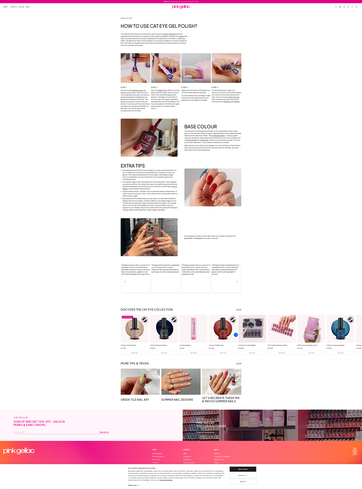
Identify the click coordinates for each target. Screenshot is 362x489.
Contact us (187, 456)
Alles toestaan (243, 469)
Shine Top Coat (234, 97)
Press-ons (156, 460)
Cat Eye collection (169, 34)
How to (14, 7)
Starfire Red (204, 140)
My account (187, 460)
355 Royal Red (191, 140)
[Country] (340, 7)
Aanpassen (242, 475)
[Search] (336, 7)
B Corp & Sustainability (222, 456)
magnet (181, 36)
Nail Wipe (227, 102)
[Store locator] (344, 7)
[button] (135, 278)
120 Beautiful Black (218, 136)
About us (217, 453)
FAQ (184, 453)
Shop (5, 7)
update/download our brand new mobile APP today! (181, 1)
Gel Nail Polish (157, 453)
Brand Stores (219, 460)
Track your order (188, 463)
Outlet (21, 7)
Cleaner (236, 102)
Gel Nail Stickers (158, 456)
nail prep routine (137, 90)
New (27, 7)
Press (216, 463)
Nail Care (155, 463)
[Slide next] (236, 335)
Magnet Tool (162, 90)
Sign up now (104, 432)
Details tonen (132, 485)
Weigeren (243, 481)
